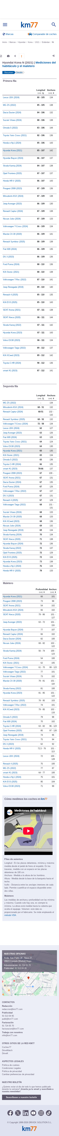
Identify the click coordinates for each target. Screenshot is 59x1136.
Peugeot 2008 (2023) (12, 188)
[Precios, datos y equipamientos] (15, 56)
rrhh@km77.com (9, 1035)
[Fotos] (8, 56)
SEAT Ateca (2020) (11, 317)
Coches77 (6, 1047)
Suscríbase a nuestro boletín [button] (21, 1097)
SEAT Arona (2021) (11, 310)
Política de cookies (11, 1065)
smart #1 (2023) (10, 370)
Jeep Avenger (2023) (12, 203)
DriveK (5, 1053)
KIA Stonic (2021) (11, 272)
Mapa (28, 961)
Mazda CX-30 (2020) (12, 234)
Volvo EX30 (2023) (11, 340)
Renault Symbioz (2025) (14, 241)
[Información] (1, 56)
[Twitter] (18, 1112)
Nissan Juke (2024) (12, 219)
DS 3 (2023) (8, 256)
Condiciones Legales (11, 1068)
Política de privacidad (12, 1071)
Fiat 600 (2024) (10, 249)
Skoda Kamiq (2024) (12, 166)
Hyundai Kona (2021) (12, 150)
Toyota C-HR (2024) (12, 363)
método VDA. (10, 915)
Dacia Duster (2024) (12, 112)
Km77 (29, 24)
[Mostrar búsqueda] (54, 24)
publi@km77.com (10, 1019)
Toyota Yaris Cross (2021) (15, 135)
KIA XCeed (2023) (11, 355)
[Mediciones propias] (21, 56)
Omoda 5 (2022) (10, 128)
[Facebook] (10, 1112)
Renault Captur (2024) (13, 211)
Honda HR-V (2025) (12, 181)
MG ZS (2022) (9, 105)
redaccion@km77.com (12, 1009)
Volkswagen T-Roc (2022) (14, 279)
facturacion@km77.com (13, 1029)
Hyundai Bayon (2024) (13, 158)
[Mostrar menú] (5, 24)
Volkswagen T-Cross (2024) (15, 226)
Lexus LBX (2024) (11, 97)
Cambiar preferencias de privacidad (18, 1074)
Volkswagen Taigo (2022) (14, 348)
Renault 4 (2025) (10, 294)
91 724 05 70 (25, 965)
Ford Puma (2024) (11, 264)
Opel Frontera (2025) (12, 173)
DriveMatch (7, 1050)
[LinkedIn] (25, 1112)
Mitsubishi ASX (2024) (13, 196)
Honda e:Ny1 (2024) (12, 143)
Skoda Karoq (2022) (12, 325)
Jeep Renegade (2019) (13, 287)
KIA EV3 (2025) (10, 302)
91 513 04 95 (21, 968)
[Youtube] (33, 1112)
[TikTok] (49, 1112)
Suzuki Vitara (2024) (12, 120)
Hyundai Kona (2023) (12, 332)
